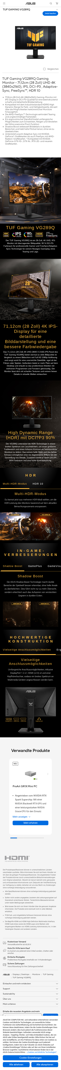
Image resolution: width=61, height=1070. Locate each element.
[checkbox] (51, 69)
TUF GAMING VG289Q (16, 9)
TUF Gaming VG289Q (22, 977)
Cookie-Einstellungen (30, 1057)
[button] (4, 3)
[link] (31, 3)
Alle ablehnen (16, 1064)
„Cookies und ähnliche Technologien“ (42, 1052)
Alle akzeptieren (44, 1064)
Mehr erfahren (31, 823)
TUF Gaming (48, 974)
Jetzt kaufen (50, 13)
